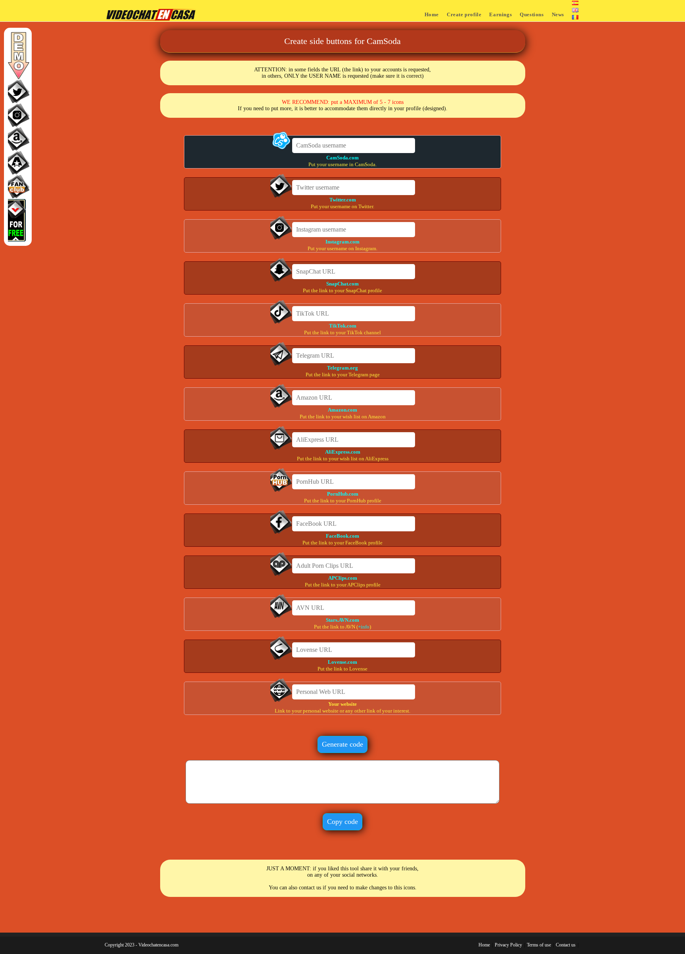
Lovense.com (342, 662)
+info (363, 627)
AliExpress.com (342, 452)
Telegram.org (342, 368)
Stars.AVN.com (342, 620)
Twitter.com (342, 200)
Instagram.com (342, 242)
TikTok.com (342, 326)
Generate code (342, 744)
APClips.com (342, 578)
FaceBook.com (342, 536)
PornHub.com (342, 494)
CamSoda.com (342, 158)
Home (484, 945)
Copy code (342, 822)
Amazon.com (342, 410)
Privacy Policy (508, 945)
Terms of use (539, 945)
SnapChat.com (342, 284)
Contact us (566, 945)
